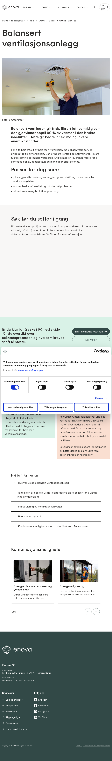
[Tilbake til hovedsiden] (10, 7)
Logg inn (102, 7)
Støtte (42, 21)
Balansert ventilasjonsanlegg (62, 21)
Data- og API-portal (17, 729)
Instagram (43, 711)
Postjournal (12, 705)
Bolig (32, 21)
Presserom (11, 711)
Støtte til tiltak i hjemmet (13, 21)
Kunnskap (62, 7)
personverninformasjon (30, 370)
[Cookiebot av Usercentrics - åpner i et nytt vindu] (96, 351)
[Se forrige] (88, 611)
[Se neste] (96, 611)
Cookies (79, 746)
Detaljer (99, 398)
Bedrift (45, 7)
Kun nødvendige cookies (20, 407)
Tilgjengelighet (13, 717)
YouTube (43, 717)
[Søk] (94, 7)
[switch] (42, 387)
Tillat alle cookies (91, 407)
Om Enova (81, 7)
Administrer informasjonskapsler (96, 746)
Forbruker (27, 7)
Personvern (12, 723)
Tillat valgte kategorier (55, 407)
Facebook (43, 705)
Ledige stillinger (14, 699)
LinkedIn (42, 699)
